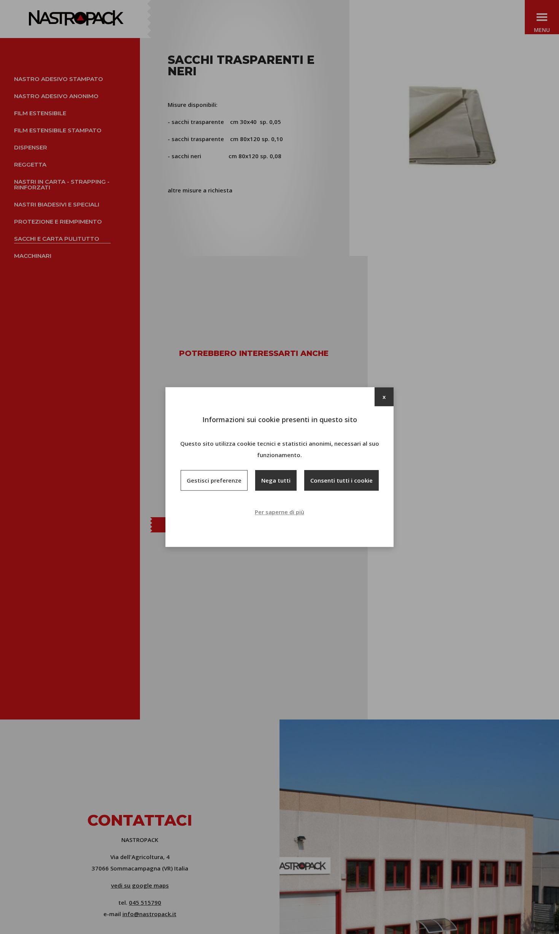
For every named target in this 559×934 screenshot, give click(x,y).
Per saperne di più (279, 512)
